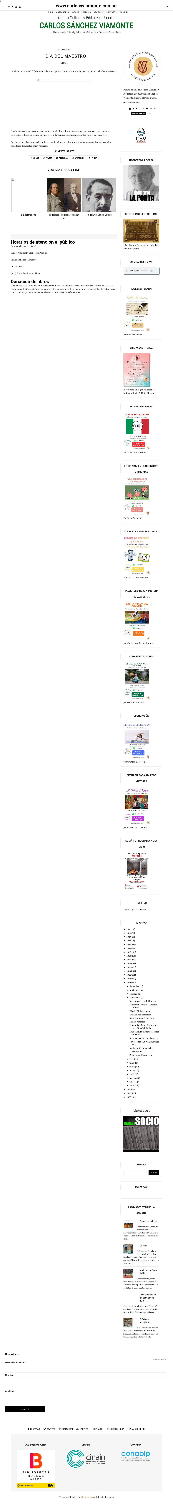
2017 (129, 963)
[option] (28, 198)
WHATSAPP (79, 158)
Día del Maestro (137, 1022)
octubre (133, 994)
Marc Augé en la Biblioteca (142, 1001)
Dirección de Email (15, 1363)
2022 (129, 944)
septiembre (134, 998)
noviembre (134, 990)
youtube (84, 1429)
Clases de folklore (148, 1221)
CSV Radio (99, 12)
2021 (129, 948)
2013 (129, 979)
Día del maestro (63, 50)
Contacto (111, 12)
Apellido (9, 1391)
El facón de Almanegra (140, 1055)
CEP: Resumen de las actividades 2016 (148, 1297)
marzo (132, 1078)
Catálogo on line (137, 1429)
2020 (129, 952)
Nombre (9, 1375)
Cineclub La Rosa (115, 1429)
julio (131, 1063)
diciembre (134, 986)
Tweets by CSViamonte (134, 909)
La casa (143, 1245)
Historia (86, 12)
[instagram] (19, 7)
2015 (129, 971)
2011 (129, 1089)
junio (132, 1067)
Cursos (75, 12)
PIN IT (94, 158)
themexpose (87, 1497)
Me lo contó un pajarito (141, 1048)
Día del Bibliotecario (139, 1011)
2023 (129, 941)
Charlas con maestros (140, 1015)
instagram (67, 1429)
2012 (129, 983)
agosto (132, 1059)
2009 (129, 1097)
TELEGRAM (63, 158)
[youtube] (16, 7)
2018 (129, 960)
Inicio (50, 12)
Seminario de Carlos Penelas (143, 1038)
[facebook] (9, 7)
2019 (129, 956)
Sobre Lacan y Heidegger (141, 1018)
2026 (129, 929)
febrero (133, 1082)
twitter (51, 1429)
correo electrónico (71, 292)
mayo (132, 1070)
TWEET (49, 158)
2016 (129, 967)
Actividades (62, 12)
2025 (129, 933)
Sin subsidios (135, 1052)
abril (131, 1074)
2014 (129, 975)
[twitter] (12, 7)
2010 (129, 1093)
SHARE (36, 158)
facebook (35, 1429)
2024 (129, 937)
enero (132, 1086)
